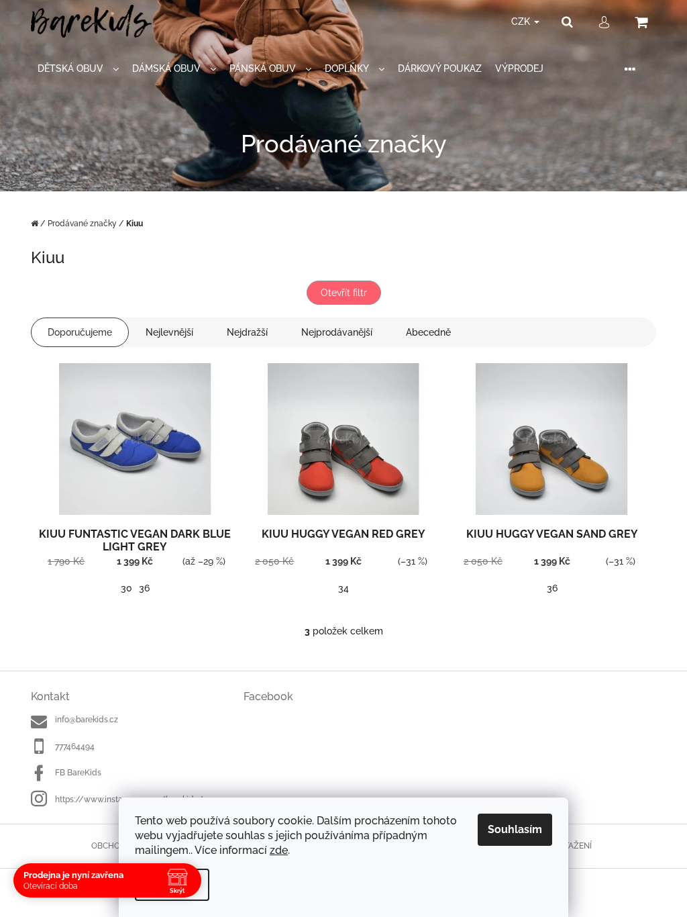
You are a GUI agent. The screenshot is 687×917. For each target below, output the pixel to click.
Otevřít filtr (344, 292)
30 (126, 588)
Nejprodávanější (336, 332)
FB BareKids (78, 772)
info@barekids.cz (86, 719)
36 (144, 588)
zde (279, 850)
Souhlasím (515, 829)
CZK (522, 21)
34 (343, 588)
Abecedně (428, 332)
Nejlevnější (169, 332)
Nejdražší (247, 332)
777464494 (75, 746)
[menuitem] (78, 68)
